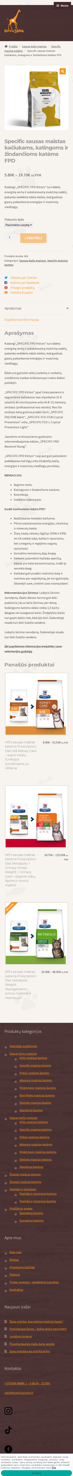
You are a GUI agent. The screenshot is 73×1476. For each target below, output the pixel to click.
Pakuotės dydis (14, 219)
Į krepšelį (33, 238)
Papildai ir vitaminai (23, 1189)
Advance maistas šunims (35, 1080)
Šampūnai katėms (31, 1220)
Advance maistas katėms (35, 1144)
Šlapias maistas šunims (25, 1174)
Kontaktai (16, 1290)
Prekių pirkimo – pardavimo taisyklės (34, 1282)
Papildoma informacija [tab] (21, 320)
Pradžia (13, 46)
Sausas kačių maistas (34, 46)
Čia (54, 1467)
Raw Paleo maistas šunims (37, 1095)
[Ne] (68, 1465)
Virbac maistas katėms (34, 1137)
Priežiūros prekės (21, 1208)
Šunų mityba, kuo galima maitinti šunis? (36, 1321)
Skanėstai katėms (31, 1167)
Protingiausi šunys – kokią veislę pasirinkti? (38, 1329)
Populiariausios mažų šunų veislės (32, 1344)
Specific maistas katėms (35, 1129)
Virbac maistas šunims (34, 1073)
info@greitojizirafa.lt (18, 1393)
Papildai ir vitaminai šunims (37, 1201)
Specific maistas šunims (35, 1065)
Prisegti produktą (22, 288)
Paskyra (15, 1274)
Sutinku (36, 1473)
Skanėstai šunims (31, 1110)
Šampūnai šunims (31, 1213)
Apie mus (16, 1252)
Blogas (14, 1260)
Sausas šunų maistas (23, 1053)
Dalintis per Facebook (24, 283)
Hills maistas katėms (33, 1122)
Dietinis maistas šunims (35, 1103)
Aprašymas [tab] (12, 308)
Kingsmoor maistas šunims (37, 1088)
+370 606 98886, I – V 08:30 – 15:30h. (27, 1383)
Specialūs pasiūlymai (23, 1046)
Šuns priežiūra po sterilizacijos (30, 1351)
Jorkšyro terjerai (21, 1336)
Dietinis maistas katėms (35, 1159)
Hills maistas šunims (33, 1058)
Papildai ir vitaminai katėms (38, 1194)
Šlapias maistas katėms (25, 1182)
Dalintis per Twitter (24, 278)
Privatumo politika (22, 1267)
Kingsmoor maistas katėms (37, 1152)
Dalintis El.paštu (22, 292)
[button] (63, 71)
